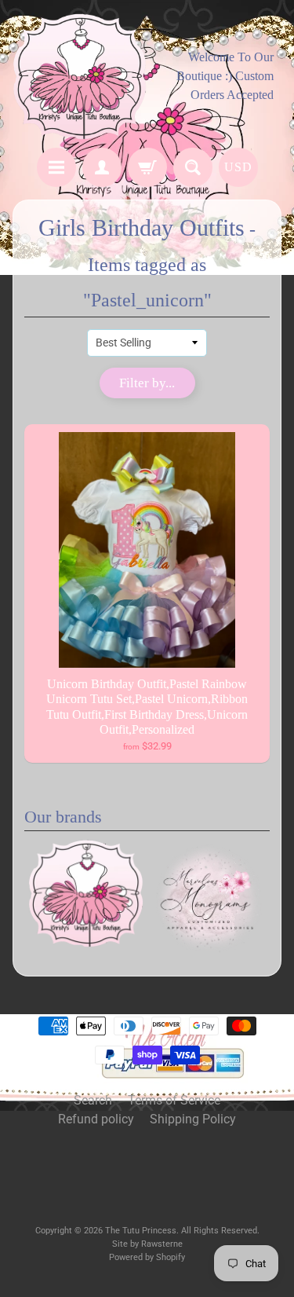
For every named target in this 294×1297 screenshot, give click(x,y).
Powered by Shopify (147, 1257)
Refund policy (96, 1119)
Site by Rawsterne (147, 1244)
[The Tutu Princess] (80, 76)
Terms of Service (174, 1100)
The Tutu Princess (140, 1231)
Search (93, 1100)
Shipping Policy (193, 1119)
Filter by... (147, 383)
